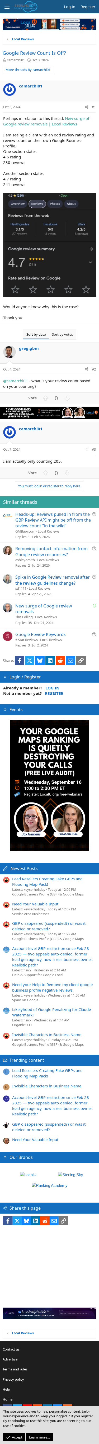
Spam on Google (25, 1000)
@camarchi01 (15, 380)
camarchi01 (16, 60)
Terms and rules (15, 1369)
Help (6, 1389)
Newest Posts (24, 868)
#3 (94, 449)
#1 (94, 106)
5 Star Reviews (26, 639)
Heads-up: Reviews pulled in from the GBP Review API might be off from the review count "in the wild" (53, 520)
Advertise (10, 1359)
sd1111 (20, 588)
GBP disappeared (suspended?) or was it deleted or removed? (49, 926)
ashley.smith (25, 559)
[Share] (86, 107)
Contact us (11, 1349)
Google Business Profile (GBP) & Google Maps (48, 894)
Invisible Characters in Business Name (46, 1034)
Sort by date (36, 334)
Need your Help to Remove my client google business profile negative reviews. (52, 987)
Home (7, 1399)
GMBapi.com (25, 531)
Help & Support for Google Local (37, 974)
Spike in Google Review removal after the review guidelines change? (52, 580)
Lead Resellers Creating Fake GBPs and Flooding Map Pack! (47, 881)
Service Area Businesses (30, 913)
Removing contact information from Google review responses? (51, 551)
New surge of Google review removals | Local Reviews (46, 121)
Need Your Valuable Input (35, 903)
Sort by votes (62, 334)
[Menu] (7, 6)
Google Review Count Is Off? (34, 53)
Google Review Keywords (40, 634)
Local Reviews (48, 531)
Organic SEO (22, 1024)
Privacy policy (13, 1379)
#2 (94, 369)
